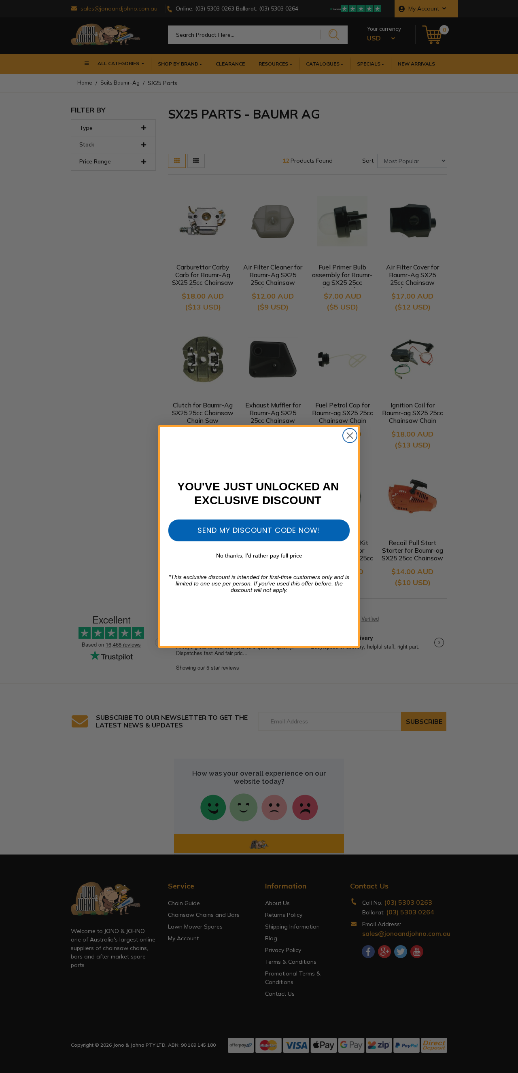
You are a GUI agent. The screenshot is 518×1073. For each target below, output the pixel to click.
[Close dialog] (350, 435)
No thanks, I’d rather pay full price (259, 555)
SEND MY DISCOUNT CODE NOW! (259, 530)
